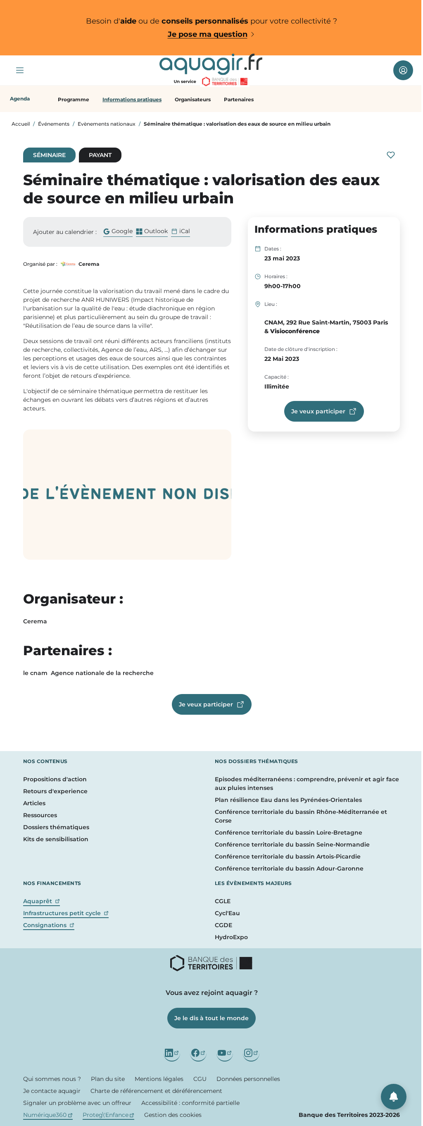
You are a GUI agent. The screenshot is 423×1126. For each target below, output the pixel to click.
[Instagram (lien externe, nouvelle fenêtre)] (251, 1053)
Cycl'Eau (227, 913)
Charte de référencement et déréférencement (156, 1091)
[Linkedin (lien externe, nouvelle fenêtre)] (172, 1053)
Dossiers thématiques (56, 827)
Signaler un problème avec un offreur (77, 1103)
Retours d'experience (55, 791)
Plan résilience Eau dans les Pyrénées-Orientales (288, 800)
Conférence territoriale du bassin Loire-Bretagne (288, 832)
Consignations (48, 925)
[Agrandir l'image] (127, 494)
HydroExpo (231, 937)
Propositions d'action (55, 779)
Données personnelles (248, 1079)
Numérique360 (48, 1115)
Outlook (152, 232)
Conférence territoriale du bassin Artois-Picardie (288, 856)
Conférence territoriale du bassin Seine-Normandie (292, 844)
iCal (184, 231)
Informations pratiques (132, 99)
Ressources (40, 815)
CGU (200, 1079)
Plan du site (108, 1079)
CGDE (223, 925)
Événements (53, 124)
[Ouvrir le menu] (20, 70)
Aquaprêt (41, 901)
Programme (73, 99)
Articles (34, 803)
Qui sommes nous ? (52, 1079)
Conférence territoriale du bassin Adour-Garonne (289, 868)
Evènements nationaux (106, 124)
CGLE (223, 901)
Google (118, 232)
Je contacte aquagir (52, 1091)
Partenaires (239, 99)
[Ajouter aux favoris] (391, 155)
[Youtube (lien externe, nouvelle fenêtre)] (224, 1053)
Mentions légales (159, 1079)
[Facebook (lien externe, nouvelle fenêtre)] (198, 1053)
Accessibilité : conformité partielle (190, 1103)
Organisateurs (193, 99)
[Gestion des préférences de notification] (393, 1096)
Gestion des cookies (173, 1115)
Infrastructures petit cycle (66, 913)
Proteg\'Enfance (109, 1115)
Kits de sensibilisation (55, 839)
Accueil (21, 124)
